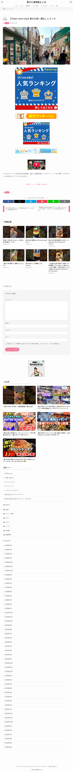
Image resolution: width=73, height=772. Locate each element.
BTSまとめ (8, 473)
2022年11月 (9, 717)
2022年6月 (8, 738)
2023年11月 (9, 667)
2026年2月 (8, 554)
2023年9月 (8, 675)
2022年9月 (8, 726)
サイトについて (10, 482)
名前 (7, 323)
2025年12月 (9, 562)
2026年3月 (8, 549)
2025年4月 (8, 596)
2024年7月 (8, 633)
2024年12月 (9, 612)
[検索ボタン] (71, 2)
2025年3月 (8, 600)
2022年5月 (8, 743)
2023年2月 (8, 705)
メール (7, 330)
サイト (7, 337)
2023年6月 (8, 688)
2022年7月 (8, 734)
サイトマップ (9, 486)
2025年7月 (8, 583)
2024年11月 (9, 617)
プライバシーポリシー (12, 490)
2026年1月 (8, 558)
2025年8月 (8, 579)
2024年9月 (8, 625)
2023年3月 (8, 701)
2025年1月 (8, 608)
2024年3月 (8, 650)
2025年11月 (9, 566)
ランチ (6, 23)
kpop (7, 509)
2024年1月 (8, 659)
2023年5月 (8, 692)
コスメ (7, 522)
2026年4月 (8, 545)
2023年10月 (9, 671)
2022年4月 (8, 747)
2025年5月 (8, 591)
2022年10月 (9, 722)
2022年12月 (9, 713)
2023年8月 (8, 680)
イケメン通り (9, 513)
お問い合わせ (9, 478)
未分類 (7, 530)
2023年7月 (8, 684)
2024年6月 (8, 638)
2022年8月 (8, 730)
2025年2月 (8, 604)
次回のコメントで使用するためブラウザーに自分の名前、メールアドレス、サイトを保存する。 (34, 343)
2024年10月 (9, 621)
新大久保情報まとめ (36, 2)
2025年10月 (9, 570)
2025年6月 (8, 587)
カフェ (7, 518)
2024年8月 (8, 629)
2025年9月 (8, 575)
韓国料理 (8, 534)
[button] (8, 201)
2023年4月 (8, 696)
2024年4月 (8, 646)
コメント (8, 299)
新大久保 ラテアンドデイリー (14, 494)
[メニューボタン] (2, 2)
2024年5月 (8, 642)
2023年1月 (8, 709)
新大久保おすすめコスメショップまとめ (18, 499)
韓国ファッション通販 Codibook (36, 184)
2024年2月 (8, 654)
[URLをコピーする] (64, 201)
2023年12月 (9, 663)
